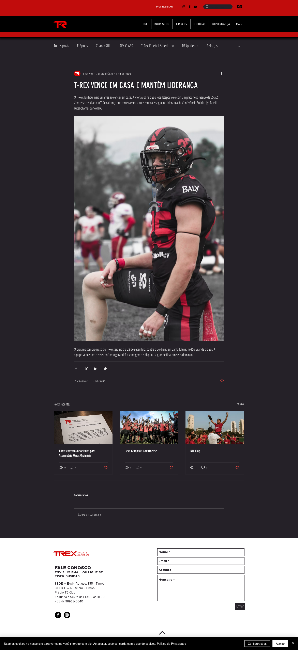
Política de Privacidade (171, 643)
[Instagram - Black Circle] (67, 615)
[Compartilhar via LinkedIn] (96, 368)
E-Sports (82, 45)
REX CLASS (126, 45)
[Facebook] (189, 7)
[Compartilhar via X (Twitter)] (86, 368)
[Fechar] (293, 643)
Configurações (257, 643)
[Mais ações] (221, 73)
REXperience (190, 45)
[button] (239, 45)
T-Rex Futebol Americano (157, 45)
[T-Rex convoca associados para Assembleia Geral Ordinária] (83, 427)
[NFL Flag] (214, 427)
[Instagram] (184, 7)
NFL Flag (195, 451)
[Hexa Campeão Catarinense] (149, 427)
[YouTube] (195, 7)
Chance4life (103, 45)
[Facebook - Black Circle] (58, 615)
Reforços (212, 45)
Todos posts (61, 45)
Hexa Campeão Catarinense (141, 451)
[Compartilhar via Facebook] (76, 368)
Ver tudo (240, 403)
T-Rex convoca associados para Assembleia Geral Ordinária (77, 453)
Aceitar (280, 643)
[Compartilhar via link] (106, 368)
